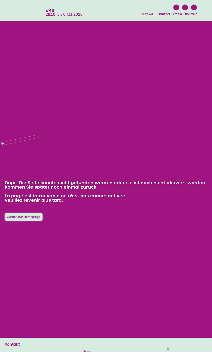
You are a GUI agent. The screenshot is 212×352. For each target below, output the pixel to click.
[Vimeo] (194, 7)
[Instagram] (185, 7)
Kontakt (191, 14)
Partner (164, 14)
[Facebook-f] (176, 7)
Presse (178, 14)
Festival (147, 14)
